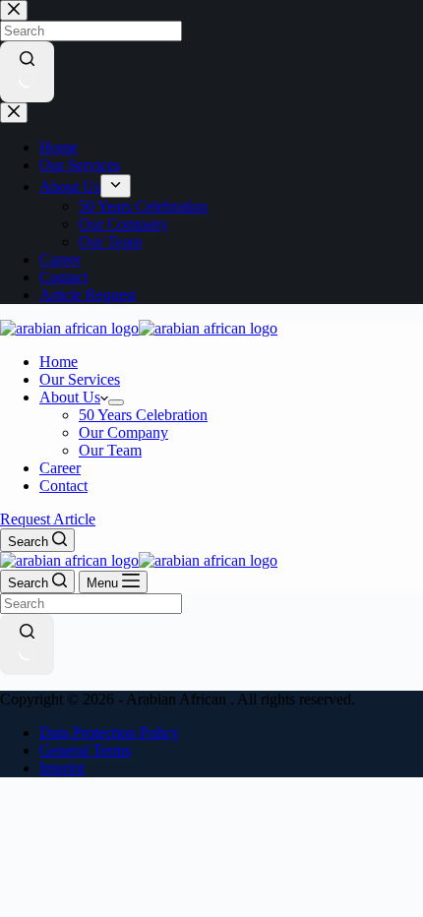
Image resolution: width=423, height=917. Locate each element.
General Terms (85, 750)
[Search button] (27, 644)
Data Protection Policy (109, 732)
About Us (69, 397)
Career (60, 467)
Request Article (47, 519)
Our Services (79, 379)
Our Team (110, 450)
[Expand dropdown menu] (116, 402)
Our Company (123, 432)
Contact (63, 485)
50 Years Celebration (143, 414)
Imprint (62, 768)
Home (58, 361)
